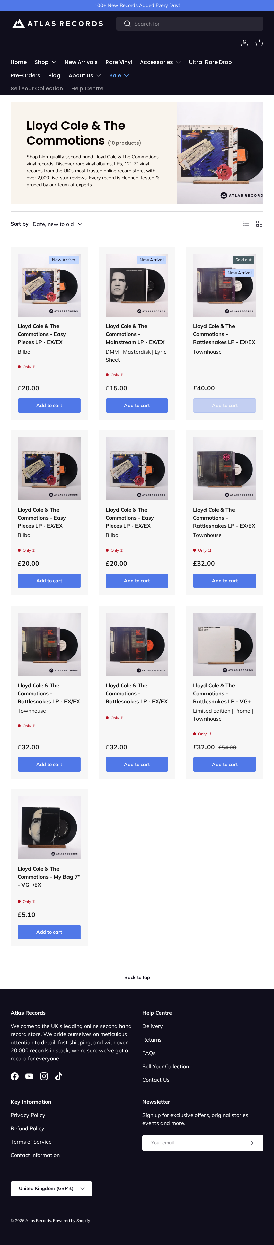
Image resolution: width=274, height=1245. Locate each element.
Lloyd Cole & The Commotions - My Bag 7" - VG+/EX (49, 876)
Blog (54, 75)
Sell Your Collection (37, 88)
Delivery (152, 1026)
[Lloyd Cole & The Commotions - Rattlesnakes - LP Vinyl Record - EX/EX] (137, 644)
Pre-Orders (25, 75)
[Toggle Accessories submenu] (178, 62)
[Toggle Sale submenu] (126, 75)
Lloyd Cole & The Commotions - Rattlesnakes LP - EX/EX (224, 334)
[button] (259, 43)
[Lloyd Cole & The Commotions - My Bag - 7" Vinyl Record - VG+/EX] (49, 827)
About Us (80, 75)
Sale (115, 75)
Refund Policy (27, 1128)
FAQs (149, 1053)
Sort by (20, 223)
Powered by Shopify (71, 1220)
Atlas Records (38, 1220)
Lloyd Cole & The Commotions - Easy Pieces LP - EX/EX (42, 334)
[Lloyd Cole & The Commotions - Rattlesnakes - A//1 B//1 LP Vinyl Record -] (224, 644)
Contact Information (35, 1155)
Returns (152, 1039)
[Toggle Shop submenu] (54, 62)
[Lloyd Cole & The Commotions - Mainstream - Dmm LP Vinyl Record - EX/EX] (137, 285)
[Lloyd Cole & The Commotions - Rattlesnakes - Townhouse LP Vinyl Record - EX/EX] (224, 285)
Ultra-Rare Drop (210, 62)
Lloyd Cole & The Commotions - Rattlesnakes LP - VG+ (222, 693)
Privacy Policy (28, 1115)
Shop (42, 62)
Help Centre (87, 88)
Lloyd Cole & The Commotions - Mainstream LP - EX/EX (135, 334)
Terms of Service (31, 1141)
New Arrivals (81, 62)
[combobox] (189, 24)
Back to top (137, 977)
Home (19, 62)
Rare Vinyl (119, 62)
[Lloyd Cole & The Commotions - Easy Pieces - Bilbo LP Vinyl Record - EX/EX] (49, 285)
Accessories (156, 62)
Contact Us (156, 1079)
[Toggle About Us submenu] (99, 75)
